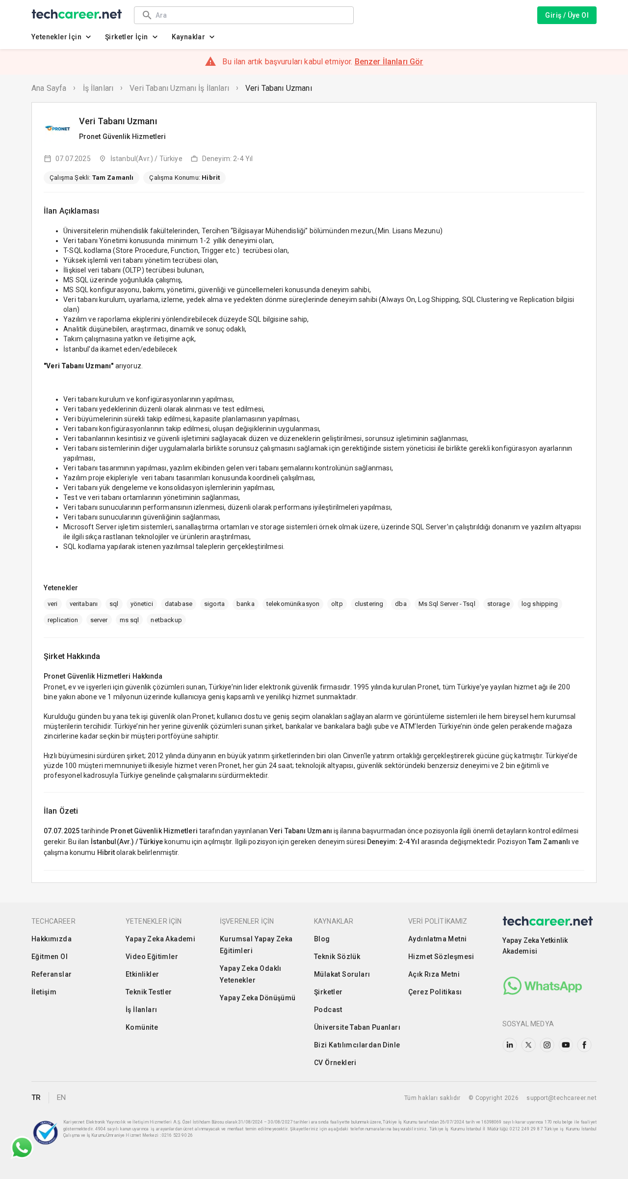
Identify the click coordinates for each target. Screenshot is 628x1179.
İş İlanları (98, 88)
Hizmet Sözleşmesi (441, 956)
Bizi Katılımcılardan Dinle (357, 1045)
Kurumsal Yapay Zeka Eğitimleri (256, 945)
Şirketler (328, 992)
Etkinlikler (142, 974)
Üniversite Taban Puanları (357, 1027)
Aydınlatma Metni (437, 939)
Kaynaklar (189, 37)
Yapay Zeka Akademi (160, 939)
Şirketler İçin (126, 37)
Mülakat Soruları (342, 974)
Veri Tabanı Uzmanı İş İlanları (179, 88)
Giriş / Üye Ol (567, 15)
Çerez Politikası (435, 992)
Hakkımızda (51, 939)
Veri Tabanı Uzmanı (278, 88)
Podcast (328, 1010)
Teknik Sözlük (337, 956)
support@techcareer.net (561, 1098)
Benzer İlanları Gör (389, 61)
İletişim (43, 992)
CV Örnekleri (335, 1063)
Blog (322, 939)
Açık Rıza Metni (434, 974)
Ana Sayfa (48, 88)
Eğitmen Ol (49, 956)
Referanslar (51, 974)
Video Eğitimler (152, 956)
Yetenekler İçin (56, 37)
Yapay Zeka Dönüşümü (258, 998)
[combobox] (249, 15)
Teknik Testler (149, 992)
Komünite (142, 1027)
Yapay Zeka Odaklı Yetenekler (251, 974)
